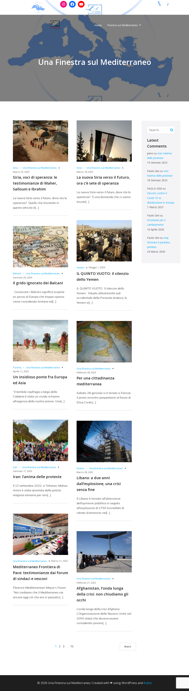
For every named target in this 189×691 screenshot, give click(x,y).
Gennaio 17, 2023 (22, 471)
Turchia (17, 367)
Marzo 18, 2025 (85, 171)
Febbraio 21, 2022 (86, 582)
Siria (15, 167)
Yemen (80, 267)
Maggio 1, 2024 (97, 267)
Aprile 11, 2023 (21, 371)
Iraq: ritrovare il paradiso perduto (158, 242)
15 (71, 646)
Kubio (148, 683)
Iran (15, 467)
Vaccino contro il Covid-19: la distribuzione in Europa (160, 197)
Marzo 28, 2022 (85, 472)
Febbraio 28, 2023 (86, 372)
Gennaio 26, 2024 (22, 277)
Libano (80, 468)
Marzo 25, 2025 (21, 171)
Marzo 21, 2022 (59, 560)
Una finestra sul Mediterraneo (40, 167)
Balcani (17, 273)
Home (98, 25)
